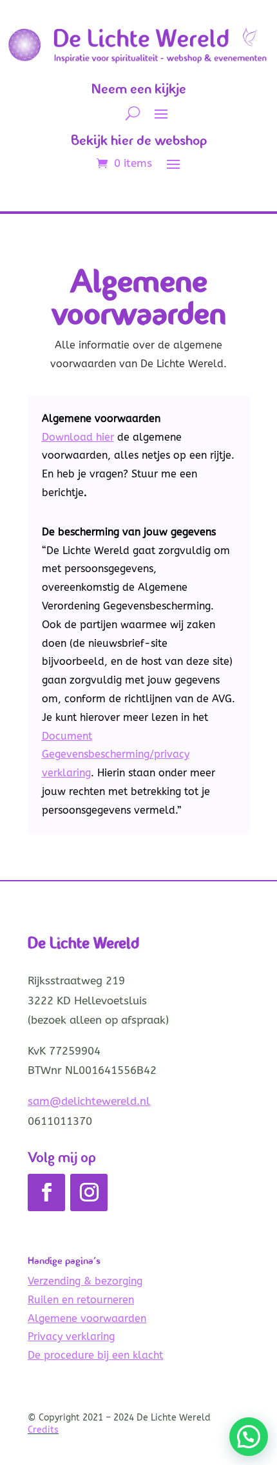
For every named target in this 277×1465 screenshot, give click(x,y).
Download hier (78, 437)
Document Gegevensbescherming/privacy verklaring (115, 755)
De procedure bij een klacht (95, 1355)
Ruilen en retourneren (81, 1300)
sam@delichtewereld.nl (89, 1101)
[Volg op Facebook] (46, 1192)
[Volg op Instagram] (89, 1192)
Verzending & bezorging (85, 1281)
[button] (248, 1436)
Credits (43, 1429)
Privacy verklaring (71, 1336)
